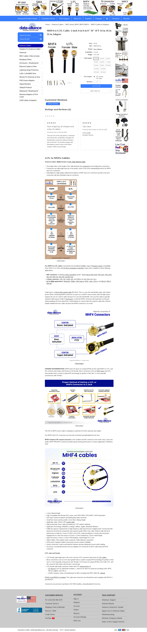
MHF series (100, 371)
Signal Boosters (25, 84)
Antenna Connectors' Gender (112, 607)
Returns (76, 613)
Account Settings (80, 617)
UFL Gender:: (86, 76)
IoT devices (52, 568)
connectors (86, 166)
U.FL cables (102, 557)
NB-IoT (103, 281)
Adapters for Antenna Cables (30, 49)
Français (99, 18)
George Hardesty (69, 630)
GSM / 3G (69, 279)
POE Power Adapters (27, 80)
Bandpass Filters (26, 59)
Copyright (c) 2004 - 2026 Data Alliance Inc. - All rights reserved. (38, 630)
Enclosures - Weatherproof (29, 63)
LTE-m (95, 281)
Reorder (126, 18)
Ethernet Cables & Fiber (28, 66)
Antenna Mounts (108, 604)
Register (77, 602)
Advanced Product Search (27, 18)
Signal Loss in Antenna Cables (113, 611)
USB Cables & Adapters (28, 100)
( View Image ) (61, 260)
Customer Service (48, 18)
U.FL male (72, 162)
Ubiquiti (102, 573)
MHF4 (59, 162)
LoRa (90, 281)
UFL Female (99, 76)
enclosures (69, 299)
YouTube (48, 618)
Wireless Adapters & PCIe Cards (29, 96)
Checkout (115, 18)
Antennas (23, 52)
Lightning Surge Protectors (29, 70)
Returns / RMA (50, 611)
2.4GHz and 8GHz (70, 275)
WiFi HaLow (80, 281)
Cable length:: (86, 58)
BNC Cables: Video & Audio (30, 56)
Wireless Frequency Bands (112, 618)
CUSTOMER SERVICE (54, 595)
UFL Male (99, 78)
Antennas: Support (109, 600)
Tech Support (64, 18)
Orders (76, 610)
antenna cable (80, 162)
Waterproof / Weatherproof (29, 91)
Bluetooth (67, 281)
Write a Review (53, 103)
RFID (86, 281)
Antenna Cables (25, 45)
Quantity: (90, 81)
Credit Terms (50, 614)
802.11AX (101, 275)
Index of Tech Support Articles (113, 622)
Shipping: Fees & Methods (55, 607)
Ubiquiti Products (26, 87)
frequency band (97, 266)
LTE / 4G (63, 279)
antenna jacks (84, 566)
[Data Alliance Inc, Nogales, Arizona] (29, 610)
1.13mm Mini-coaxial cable (63, 292)
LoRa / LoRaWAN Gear (28, 73)
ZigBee (73, 281)
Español (88, 18)
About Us (77, 18)
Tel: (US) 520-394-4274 (53, 600)
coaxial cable (70, 522)
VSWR (83, 266)
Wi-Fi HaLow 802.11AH (89, 275)
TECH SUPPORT (108, 595)
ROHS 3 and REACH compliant (55, 577)
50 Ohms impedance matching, (73, 268)
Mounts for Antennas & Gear (30, 77)
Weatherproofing (108, 614)
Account (77, 606)
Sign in (76, 599)
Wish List (77, 621)
